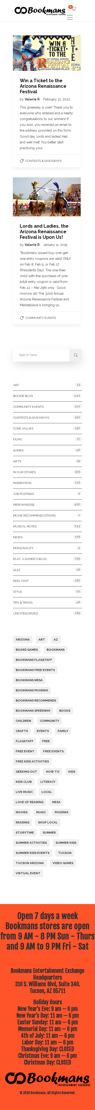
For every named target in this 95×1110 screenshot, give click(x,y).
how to (52, 771)
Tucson (64, 853)
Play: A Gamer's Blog (30, 559)
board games (27, 649)
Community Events (41, 318)
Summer (49, 832)
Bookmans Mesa (29, 680)
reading (22, 822)
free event (25, 751)
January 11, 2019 (55, 245)
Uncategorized (25, 613)
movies (21, 812)
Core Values (23, 428)
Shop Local (48, 822)
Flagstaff (24, 741)
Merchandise (24, 504)
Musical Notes (25, 526)
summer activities (31, 842)
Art (16, 385)
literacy (47, 781)
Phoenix (61, 812)
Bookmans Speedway (33, 710)
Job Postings (23, 494)
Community (49, 721)
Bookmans (56, 649)
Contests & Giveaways (44, 161)
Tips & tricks (23, 602)
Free (46, 741)
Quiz (16, 570)
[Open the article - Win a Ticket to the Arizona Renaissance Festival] (30, 53)
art (42, 639)
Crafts (22, 731)
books (64, 710)
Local (47, 792)
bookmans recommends (36, 700)
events (43, 731)
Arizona (23, 639)
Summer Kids (66, 842)
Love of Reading (29, 802)
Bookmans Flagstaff (34, 660)
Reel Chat (21, 581)
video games (63, 863)
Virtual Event (28, 873)
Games (18, 450)
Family (63, 731)
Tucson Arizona (30, 863)
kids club (24, 781)
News (17, 537)
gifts (17, 461)
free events (53, 751)
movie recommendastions (34, 515)
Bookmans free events (35, 670)
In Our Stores (24, 472)
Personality (23, 548)
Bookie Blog (23, 396)
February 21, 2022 (56, 99)
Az (56, 639)
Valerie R (32, 99)
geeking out (26, 771)
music (41, 812)
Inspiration (22, 483)
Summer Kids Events (32, 853)
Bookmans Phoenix (32, 690)
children (23, 721)
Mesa (56, 802)
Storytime (25, 832)
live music (24, 792)
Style (17, 591)
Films (17, 439)
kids (71, 771)
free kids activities (32, 761)
